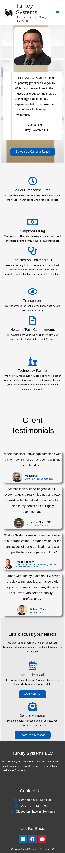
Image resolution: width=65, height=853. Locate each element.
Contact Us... (32, 790)
